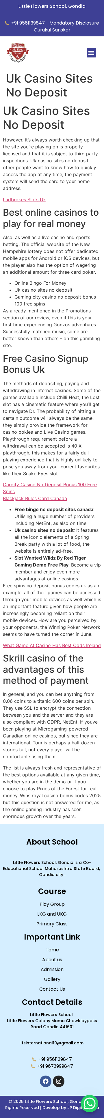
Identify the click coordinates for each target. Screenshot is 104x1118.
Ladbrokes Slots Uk (24, 199)
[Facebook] (45, 1081)
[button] (91, 52)
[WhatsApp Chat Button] (89, 1103)
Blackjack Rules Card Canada (35, 498)
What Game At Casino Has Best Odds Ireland (52, 645)
